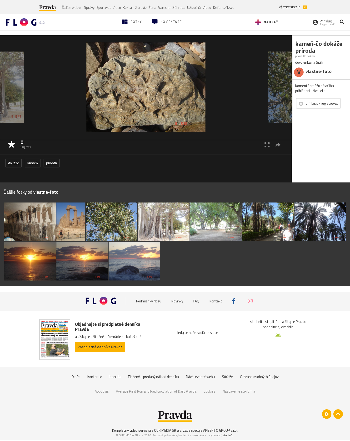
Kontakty (94, 376)
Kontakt (216, 301)
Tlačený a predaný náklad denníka (153, 376)
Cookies (209, 391)
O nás (75, 376)
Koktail (128, 7)
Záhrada (178, 7)
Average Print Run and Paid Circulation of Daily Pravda (156, 391)
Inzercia (114, 376)
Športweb (103, 7)
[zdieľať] (277, 144)
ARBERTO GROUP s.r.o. (220, 430)
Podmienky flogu (148, 301)
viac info (228, 435)
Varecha (164, 7)
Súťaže (227, 376)
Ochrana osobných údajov (259, 376)
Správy (89, 7)
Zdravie (141, 7)
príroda (51, 163)
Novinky (177, 301)
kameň (32, 163)
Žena (152, 7)
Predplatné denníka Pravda (100, 347)
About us (102, 391)
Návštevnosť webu (200, 376)
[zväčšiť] (267, 144)
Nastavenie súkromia (239, 391)
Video (207, 7)
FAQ (196, 301)
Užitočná (194, 7)
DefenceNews (223, 7)
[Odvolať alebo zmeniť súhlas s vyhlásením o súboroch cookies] (326, 414)
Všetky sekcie (290, 7)
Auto (117, 7)
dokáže (13, 163)
